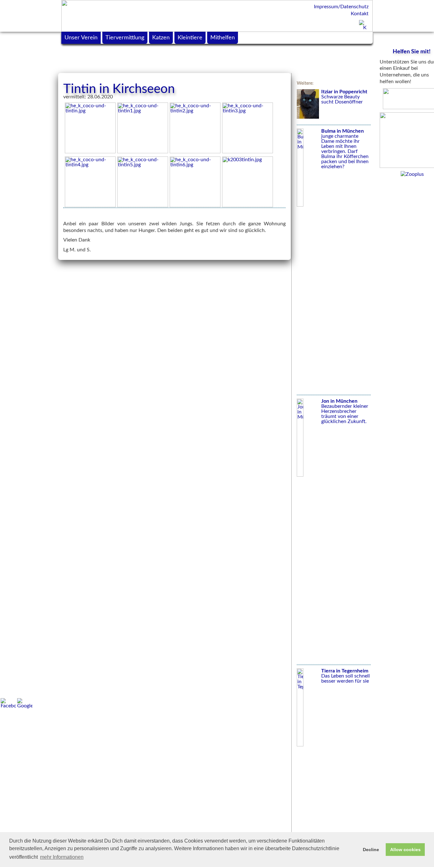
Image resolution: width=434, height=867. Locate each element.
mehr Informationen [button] (62, 857)
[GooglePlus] (24, 703)
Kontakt (360, 13)
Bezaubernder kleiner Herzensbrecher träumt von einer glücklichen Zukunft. (344, 411)
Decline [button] (371, 849)
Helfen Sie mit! (412, 52)
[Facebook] (8, 703)
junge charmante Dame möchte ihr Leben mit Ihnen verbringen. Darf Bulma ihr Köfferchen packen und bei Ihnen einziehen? (345, 149)
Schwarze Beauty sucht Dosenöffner (344, 96)
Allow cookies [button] (405, 849)
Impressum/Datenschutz (341, 6)
